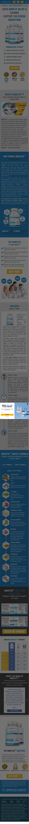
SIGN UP (7, 414)
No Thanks (7, 416)
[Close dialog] (27, 404)
